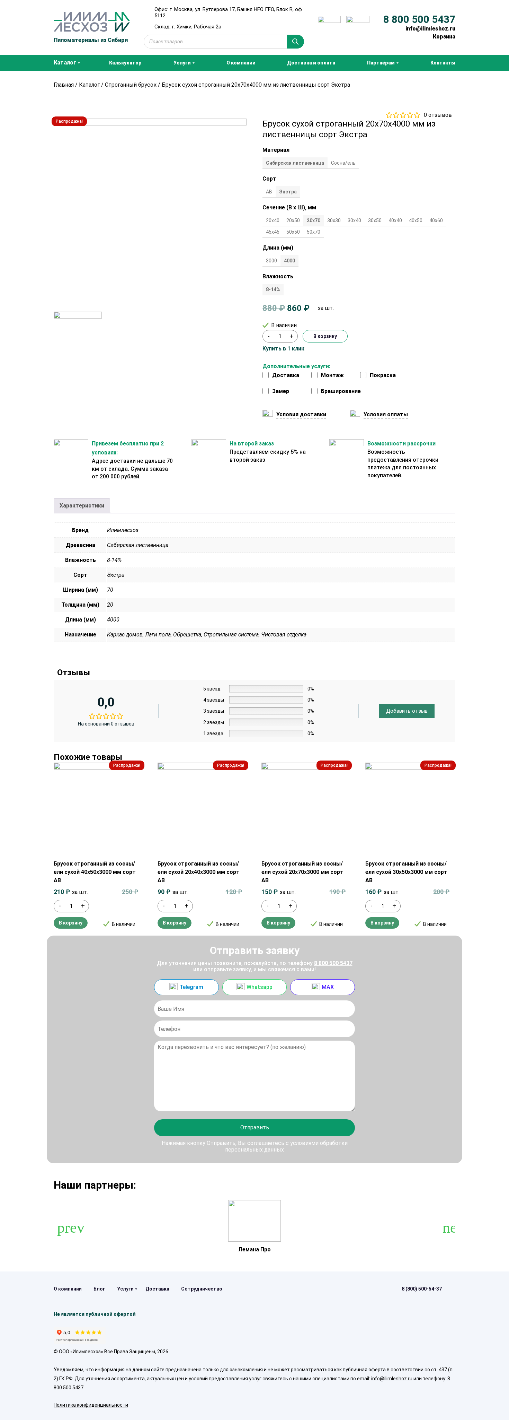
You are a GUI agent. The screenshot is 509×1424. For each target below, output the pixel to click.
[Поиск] (295, 42)
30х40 (354, 220)
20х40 (272, 220)
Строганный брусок (131, 84)
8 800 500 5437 (419, 19)
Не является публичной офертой (95, 1314)
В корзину (325, 336)
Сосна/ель (343, 163)
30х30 (334, 220)
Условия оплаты (386, 414)
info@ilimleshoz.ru (430, 28)
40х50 (415, 220)
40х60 (436, 220)
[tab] (82, 505)
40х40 (395, 220)
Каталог (89, 84)
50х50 (293, 232)
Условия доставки (301, 414)
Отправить (254, 1127)
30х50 (375, 220)
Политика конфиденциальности (91, 1405)
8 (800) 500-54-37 (422, 1289)
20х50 (293, 220)
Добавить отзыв (407, 711)
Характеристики (82, 505)
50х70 (313, 232)
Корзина (444, 36)
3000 (271, 260)
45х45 (272, 232)
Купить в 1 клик (283, 348)
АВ (269, 191)
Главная (64, 84)
